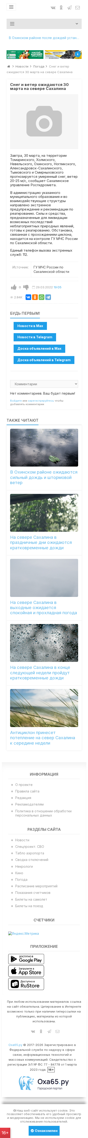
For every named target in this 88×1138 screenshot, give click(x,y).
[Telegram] (48, 297)
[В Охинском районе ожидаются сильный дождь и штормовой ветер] (44, 448)
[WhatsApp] (41, 297)
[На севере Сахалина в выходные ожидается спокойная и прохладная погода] (44, 578)
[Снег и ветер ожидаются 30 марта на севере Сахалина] (44, 121)
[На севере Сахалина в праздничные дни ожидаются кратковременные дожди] (44, 513)
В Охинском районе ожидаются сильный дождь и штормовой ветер (43, 477)
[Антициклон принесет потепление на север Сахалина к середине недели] (44, 708)
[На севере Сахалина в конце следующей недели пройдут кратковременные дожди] (44, 643)
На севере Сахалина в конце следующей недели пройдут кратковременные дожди (40, 673)
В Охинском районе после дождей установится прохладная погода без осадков (45, 38)
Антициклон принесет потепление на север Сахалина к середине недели (42, 738)
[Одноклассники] (35, 297)
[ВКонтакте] (28, 297)
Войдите (16, 400)
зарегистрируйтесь (41, 400)
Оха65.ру (15, 1045)
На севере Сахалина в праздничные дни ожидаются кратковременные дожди (41, 542)
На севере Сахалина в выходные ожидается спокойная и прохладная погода (43, 608)
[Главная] (9, 66)
